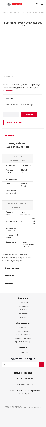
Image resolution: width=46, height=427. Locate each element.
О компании (23, 302)
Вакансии (23, 309)
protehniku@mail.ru (25, 384)
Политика (23, 317)
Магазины (23, 313)
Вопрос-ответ (23, 352)
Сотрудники (23, 306)
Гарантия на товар (23, 338)
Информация (23, 323)
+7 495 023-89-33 (25, 378)
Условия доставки (23, 334)
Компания (23, 298)
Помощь (23, 327)
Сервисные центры (23, 341)
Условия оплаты (23, 331)
